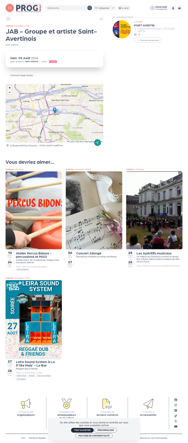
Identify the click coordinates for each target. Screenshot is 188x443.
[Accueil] (28, 7)
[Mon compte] (173, 8)
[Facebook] (175, 399)
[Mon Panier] (179, 8)
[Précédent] (8, 19)
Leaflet (71, 141)
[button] (54, 110)
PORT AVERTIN (144, 25)
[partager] (101, 18)
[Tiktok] (175, 415)
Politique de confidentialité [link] (94, 435)
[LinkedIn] (175, 410)
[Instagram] (175, 405)
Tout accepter (82, 430)
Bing (81, 141)
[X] (175, 421)
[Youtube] (175, 426)
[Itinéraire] (97, 142)
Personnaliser (106, 430)
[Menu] (10, 8)
